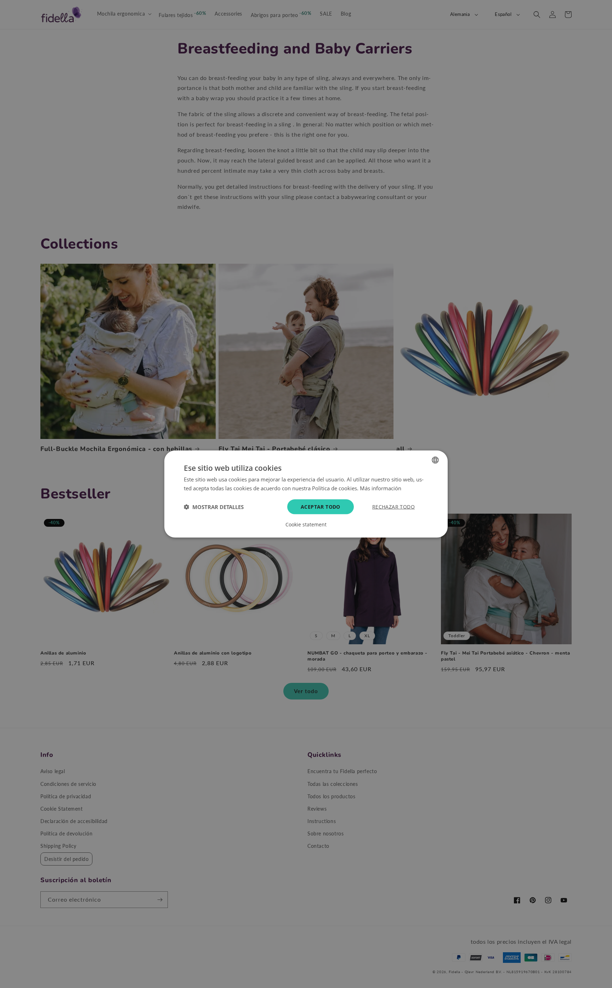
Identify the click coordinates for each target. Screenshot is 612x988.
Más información (380, 487)
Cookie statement (306, 524)
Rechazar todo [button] (393, 506)
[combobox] (435, 459)
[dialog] (306, 494)
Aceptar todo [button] (320, 506)
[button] (214, 507)
